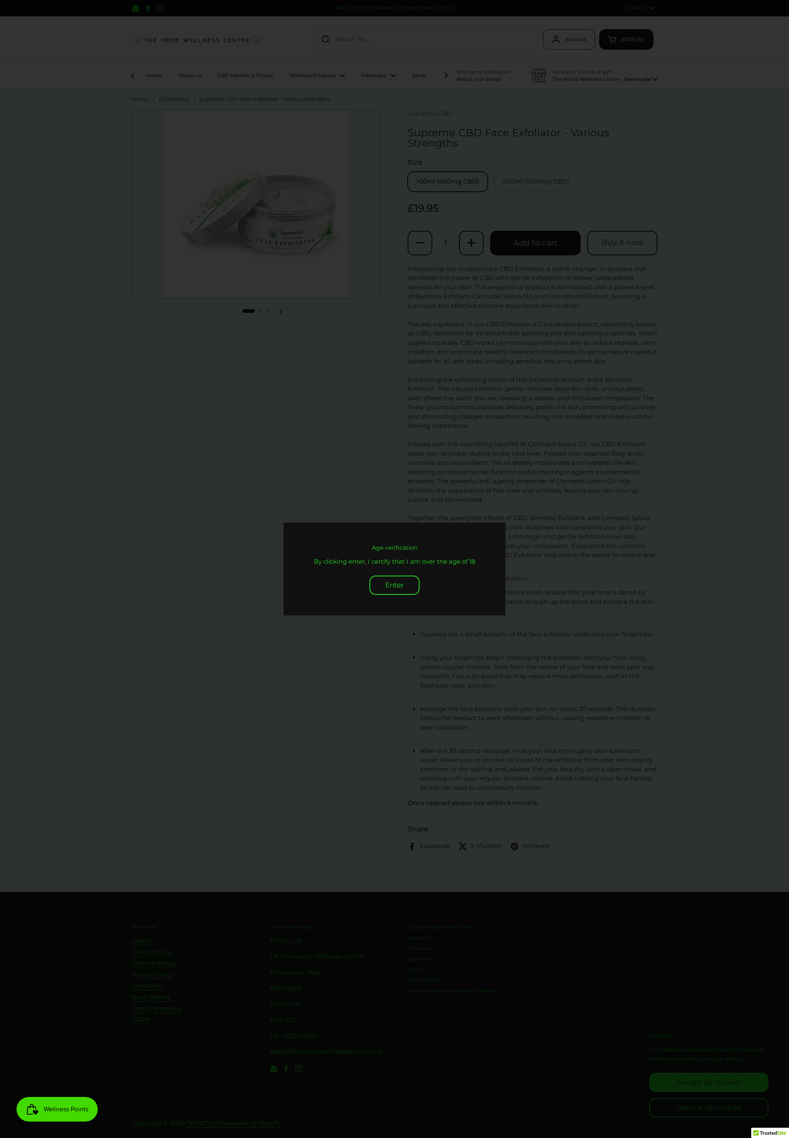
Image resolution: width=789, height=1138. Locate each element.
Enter (394, 585)
